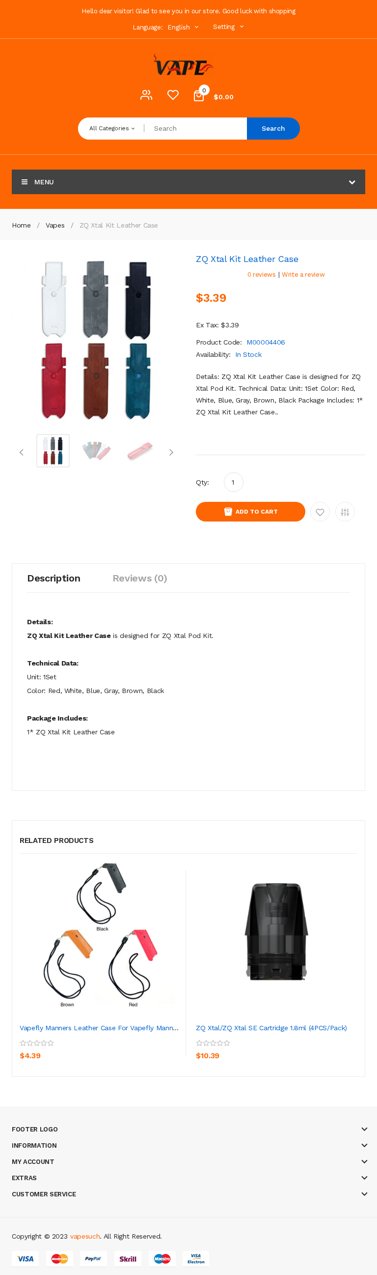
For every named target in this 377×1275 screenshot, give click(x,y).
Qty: (202, 482)
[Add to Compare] (73, 1049)
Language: (147, 27)
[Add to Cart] (29, 1049)
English (179, 27)
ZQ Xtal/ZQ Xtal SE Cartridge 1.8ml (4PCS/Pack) (271, 1028)
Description (53, 578)
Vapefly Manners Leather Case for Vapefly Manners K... (107, 1028)
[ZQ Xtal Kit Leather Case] (53, 450)
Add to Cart (257, 511)
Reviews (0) (139, 578)
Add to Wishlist (320, 512)
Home (21, 225)
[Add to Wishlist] (51, 1049)
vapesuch (85, 1236)
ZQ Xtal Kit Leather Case (119, 225)
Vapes (55, 225)
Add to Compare (345, 512)
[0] (173, 97)
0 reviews (261, 274)
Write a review (303, 274)
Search (273, 128)
